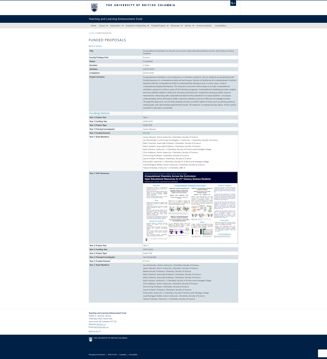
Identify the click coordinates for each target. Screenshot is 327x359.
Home (93, 26)
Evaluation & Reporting (136, 26)
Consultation (220, 26)
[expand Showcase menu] (181, 25)
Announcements (204, 26)
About (102, 26)
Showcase (175, 26)
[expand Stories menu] (193, 25)
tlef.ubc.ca (101, 324)
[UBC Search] (233, 3)
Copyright (122, 355)
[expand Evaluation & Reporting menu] (148, 25)
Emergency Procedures (97, 355)
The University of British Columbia (94, 7)
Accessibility (133, 355)
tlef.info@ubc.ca (101, 327)
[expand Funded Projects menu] (167, 25)
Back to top (94, 331)
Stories (188, 26)
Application (115, 26)
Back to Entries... (96, 46)
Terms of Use (112, 355)
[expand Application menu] (122, 25)
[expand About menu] (107, 25)
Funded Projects (158, 26)
